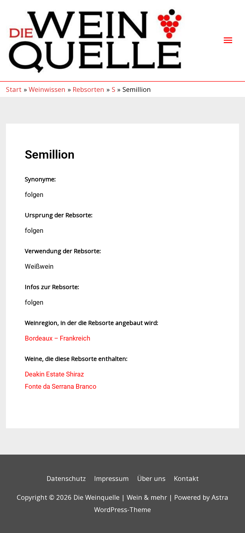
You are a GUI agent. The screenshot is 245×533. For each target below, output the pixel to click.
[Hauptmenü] (228, 40)
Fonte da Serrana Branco (61, 386)
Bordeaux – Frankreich (57, 338)
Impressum (111, 478)
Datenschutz (66, 478)
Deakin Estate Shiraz (54, 374)
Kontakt (186, 478)
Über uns (151, 478)
